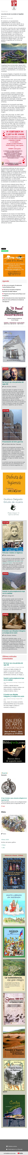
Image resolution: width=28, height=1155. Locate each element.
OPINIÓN (5, 369)
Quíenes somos (12, 1146)
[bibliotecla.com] (14, 751)
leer (3, 806)
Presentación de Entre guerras (12, 442)
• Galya (3, 845)
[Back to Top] (25, 1152)
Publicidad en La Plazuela (15, 1149)
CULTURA (6, 410)
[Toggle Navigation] (14, 8)
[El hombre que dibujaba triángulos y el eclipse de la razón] (14, 621)
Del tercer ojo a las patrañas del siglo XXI (13, 383)
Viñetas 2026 (5, 839)
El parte (4, 773)
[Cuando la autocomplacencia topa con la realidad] (14, 581)
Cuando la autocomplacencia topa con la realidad (13, 592)
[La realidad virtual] (14, 823)
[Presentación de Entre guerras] (12, 424)
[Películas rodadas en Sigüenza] (12, 536)
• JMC (3, 847)
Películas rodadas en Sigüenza (12, 553)
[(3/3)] (14, 483)
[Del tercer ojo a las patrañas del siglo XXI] (14, 374)
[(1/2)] (14, 265)
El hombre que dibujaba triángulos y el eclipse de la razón (14, 632)
